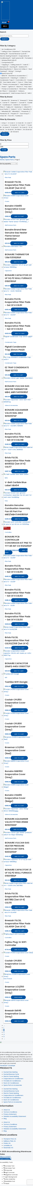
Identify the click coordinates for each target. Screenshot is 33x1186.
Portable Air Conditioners (12, 1081)
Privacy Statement (10, 1114)
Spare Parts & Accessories (13, 1085)
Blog (5, 1119)
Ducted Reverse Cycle (11, 1074)
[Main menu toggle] (5, 26)
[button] (5, 1159)
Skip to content (5, 1157)
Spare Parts (10, 160)
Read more (18, 997)
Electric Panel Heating (11, 1076)
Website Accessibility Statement (15, 1116)
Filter (4, 150)
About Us (7, 1110)
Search (4, 39)
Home (2, 160)
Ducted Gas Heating (10, 1072)
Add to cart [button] (20, 192)
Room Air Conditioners (11, 1083)
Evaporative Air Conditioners (13, 1079)
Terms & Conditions (10, 1112)
